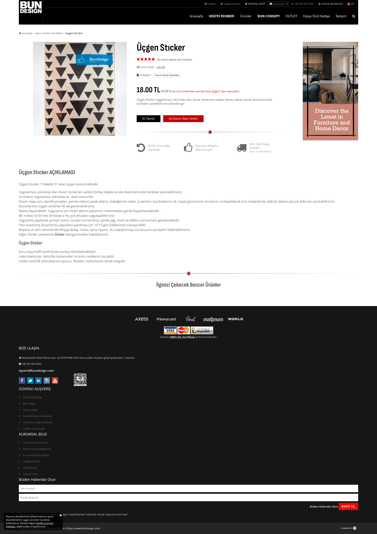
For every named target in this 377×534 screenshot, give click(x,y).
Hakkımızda (30, 467)
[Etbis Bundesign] (80, 385)
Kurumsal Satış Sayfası (36, 455)
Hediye (211, 3)
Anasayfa (196, 16)
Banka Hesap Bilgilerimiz (37, 449)
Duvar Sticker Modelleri (48, 33)
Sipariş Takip (30, 409)
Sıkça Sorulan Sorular (35, 442)
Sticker (60, 234)
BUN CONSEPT (269, 16)
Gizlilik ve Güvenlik (34, 428)
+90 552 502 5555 (304, 3)
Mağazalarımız (231, 3)
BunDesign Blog (32, 397)
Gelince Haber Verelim (185, 118)
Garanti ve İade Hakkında (38, 422)
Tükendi (150, 118)
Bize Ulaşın (29, 403)
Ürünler (246, 16)
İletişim (341, 16)
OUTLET (291, 16)
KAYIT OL (348, 506)
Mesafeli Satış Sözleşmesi (37, 416)
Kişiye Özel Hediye (316, 16)
